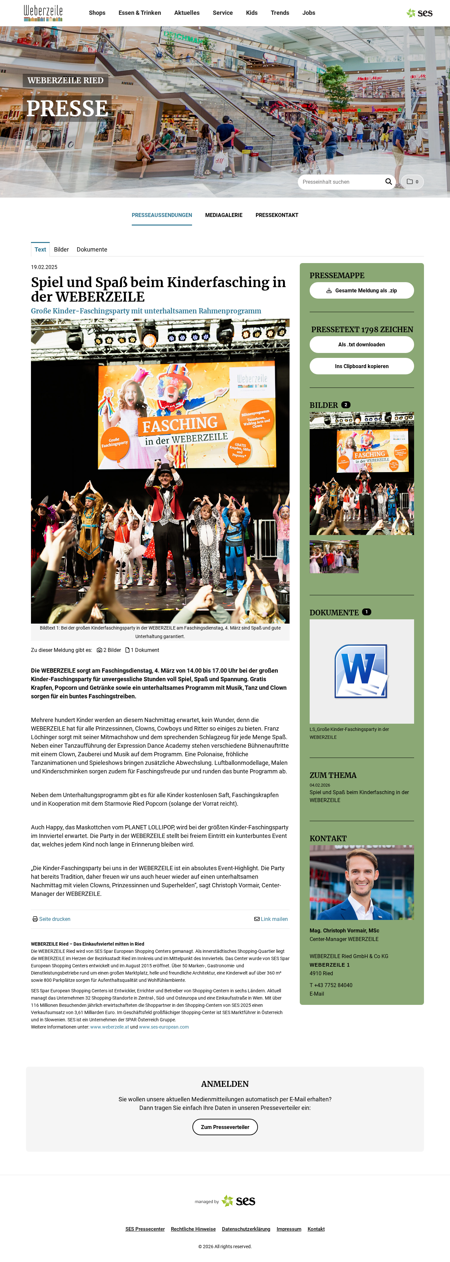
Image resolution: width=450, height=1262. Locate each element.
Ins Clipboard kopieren (362, 366)
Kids (252, 12)
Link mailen (274, 919)
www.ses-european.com (164, 1027)
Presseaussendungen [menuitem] (162, 215)
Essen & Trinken (140, 12)
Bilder (325, 405)
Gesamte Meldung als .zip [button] (365, 290)
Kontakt (316, 1229)
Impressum (289, 1229)
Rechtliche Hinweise (193, 1229)
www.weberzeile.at (109, 1027)
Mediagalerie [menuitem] (223, 215)
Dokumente (335, 612)
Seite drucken (54, 919)
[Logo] (43, 13)
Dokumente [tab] (92, 249)
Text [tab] (40, 249)
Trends (280, 12)
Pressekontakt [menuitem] (277, 215)
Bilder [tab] (61, 249)
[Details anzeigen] (362, 672)
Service (223, 12)
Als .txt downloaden (361, 344)
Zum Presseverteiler (225, 1127)
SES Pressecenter (145, 1229)
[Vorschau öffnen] (160, 471)
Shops (97, 12)
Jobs (308, 12)
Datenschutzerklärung (246, 1229)
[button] (389, 182)
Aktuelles (187, 12)
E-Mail (317, 994)
